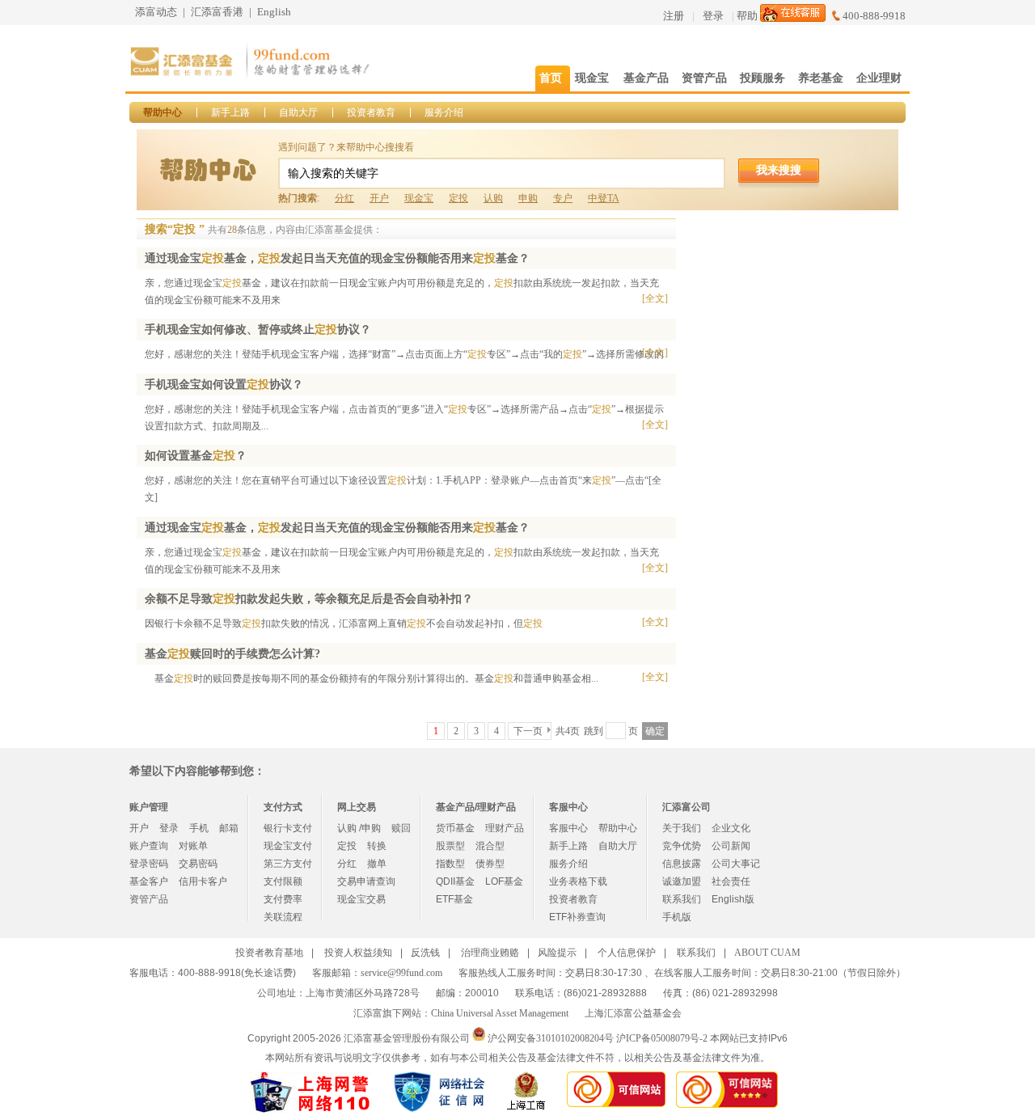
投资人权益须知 (358, 952)
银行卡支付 (288, 828)
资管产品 (148, 899)
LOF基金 (504, 881)
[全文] (655, 298)
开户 (379, 198)
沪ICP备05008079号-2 (662, 1037)
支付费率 (283, 899)
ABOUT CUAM (767, 952)
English (274, 12)
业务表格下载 (578, 881)
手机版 (676, 917)
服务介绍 (444, 112)
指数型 (450, 863)
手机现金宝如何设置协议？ (224, 384)
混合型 (490, 846)
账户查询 (148, 846)
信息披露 (681, 863)
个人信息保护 (627, 952)
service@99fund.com (401, 972)
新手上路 (230, 112)
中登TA (603, 198)
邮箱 (229, 828)
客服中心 (568, 828)
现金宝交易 (361, 899)
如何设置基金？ (196, 456)
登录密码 (148, 863)
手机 (199, 828)
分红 (344, 198)
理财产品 (504, 828)
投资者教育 (371, 112)
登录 (713, 16)
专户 (562, 198)
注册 (673, 16)
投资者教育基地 (269, 952)
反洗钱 (425, 952)
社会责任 (731, 881)
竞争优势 (681, 846)
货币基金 (455, 828)
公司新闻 (731, 846)
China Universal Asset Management (499, 1013)
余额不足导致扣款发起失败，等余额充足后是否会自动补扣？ (309, 599)
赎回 (401, 828)
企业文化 (731, 828)
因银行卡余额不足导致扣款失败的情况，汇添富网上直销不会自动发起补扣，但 (344, 623)
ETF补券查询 (577, 917)
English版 (733, 899)
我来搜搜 (778, 169)
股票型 (450, 846)
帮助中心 (162, 112)
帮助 (747, 16)
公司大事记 (736, 863)
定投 (458, 198)
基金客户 (148, 881)
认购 (493, 198)
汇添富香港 (217, 12)
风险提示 (557, 952)
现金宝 (418, 198)
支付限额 (283, 881)
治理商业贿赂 (490, 952)
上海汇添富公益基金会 (633, 1013)
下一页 (528, 731)
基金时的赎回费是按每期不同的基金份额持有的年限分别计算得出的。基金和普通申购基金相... (371, 678)
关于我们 (681, 828)
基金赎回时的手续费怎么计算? (232, 654)
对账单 (193, 846)
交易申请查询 (366, 881)
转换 (377, 846)
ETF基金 (454, 899)
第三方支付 (288, 863)
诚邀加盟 (681, 881)
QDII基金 (455, 881)
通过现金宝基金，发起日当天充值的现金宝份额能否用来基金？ (337, 258)
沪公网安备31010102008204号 (551, 1037)
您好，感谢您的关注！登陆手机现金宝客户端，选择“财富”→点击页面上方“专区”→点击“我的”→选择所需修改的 (404, 354)
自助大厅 (298, 112)
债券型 (490, 863)
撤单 (377, 863)
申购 (528, 198)
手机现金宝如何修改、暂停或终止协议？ (258, 329)
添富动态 (156, 12)
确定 (655, 731)
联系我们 (681, 899)
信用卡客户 (203, 881)
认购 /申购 (359, 828)
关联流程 (283, 917)
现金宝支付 (288, 846)
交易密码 (198, 863)
